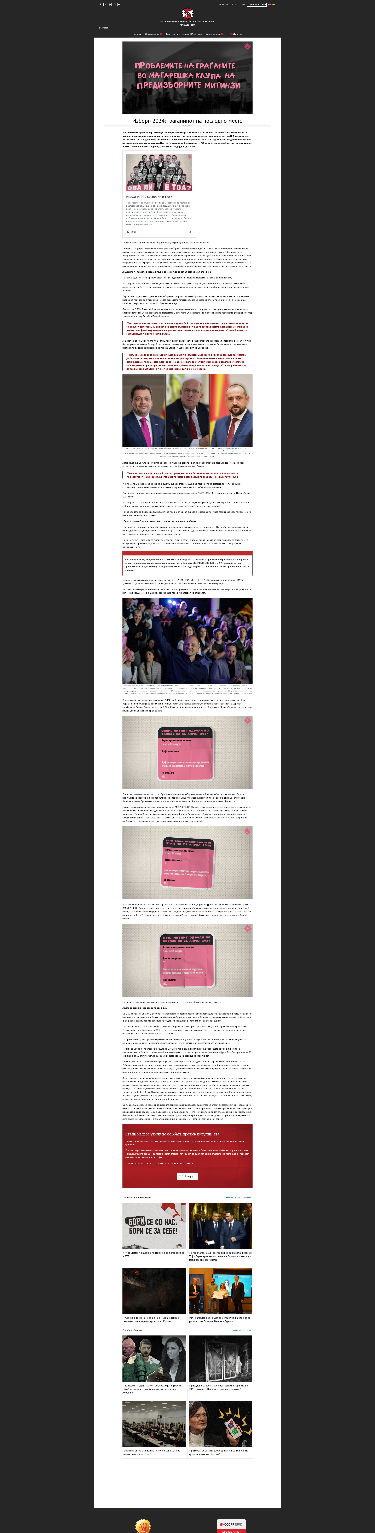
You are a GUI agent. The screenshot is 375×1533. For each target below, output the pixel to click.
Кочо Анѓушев (243, 451)
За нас (242, 5)
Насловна (223, 5)
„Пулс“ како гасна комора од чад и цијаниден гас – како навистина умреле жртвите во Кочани (151, 1319)
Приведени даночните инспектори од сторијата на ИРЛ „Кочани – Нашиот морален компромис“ (218, 1387)
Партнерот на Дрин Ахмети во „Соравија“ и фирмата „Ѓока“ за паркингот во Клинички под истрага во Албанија (152, 1389)
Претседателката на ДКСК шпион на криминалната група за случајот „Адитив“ (218, 1452)
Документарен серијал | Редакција (184, 34)
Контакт (234, 5)
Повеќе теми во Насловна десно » (238, 1197)
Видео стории (213, 34)
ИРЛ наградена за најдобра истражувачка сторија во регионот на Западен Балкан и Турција (219, 1319)
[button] (187, 553)
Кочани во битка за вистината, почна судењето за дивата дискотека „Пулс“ (151, 1452)
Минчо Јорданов (230, 451)
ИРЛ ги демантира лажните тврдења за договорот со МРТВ (153, 1254)
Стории (138, 34)
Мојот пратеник (164, 1030)
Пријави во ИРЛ (257, 4)
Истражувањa (152, 34)
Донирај (237, 34)
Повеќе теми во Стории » (242, 1330)
